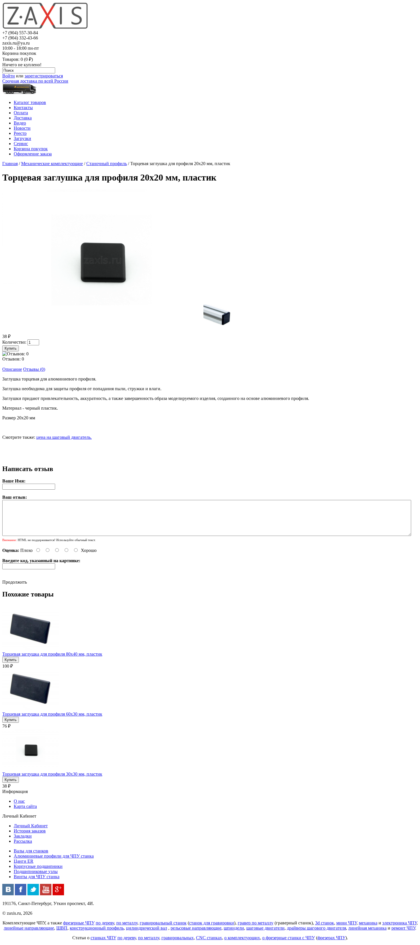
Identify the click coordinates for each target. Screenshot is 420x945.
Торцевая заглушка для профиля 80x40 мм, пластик (52, 654)
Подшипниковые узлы (36, 871)
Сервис (21, 143)
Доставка (23, 117)
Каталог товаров (30, 102)
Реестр (20, 133)
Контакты (23, 107)
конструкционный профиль (97, 928)
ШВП (61, 928)
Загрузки (22, 138)
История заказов (30, 830)
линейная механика (367, 928)
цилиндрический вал (146, 928)
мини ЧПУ (346, 922)
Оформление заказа (33, 153)
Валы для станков (31, 850)
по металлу (126, 922)
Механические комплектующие (52, 163)
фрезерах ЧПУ (331, 937)
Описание (12, 369)
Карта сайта (25, 806)
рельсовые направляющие (196, 928)
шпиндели (234, 928)
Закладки (23, 836)
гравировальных (177, 937)
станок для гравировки (211, 922)
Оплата (21, 112)
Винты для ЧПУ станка (36, 876)
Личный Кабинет (31, 825)
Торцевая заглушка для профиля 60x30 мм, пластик (52, 714)
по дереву (105, 922)
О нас (19, 801)
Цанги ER (23, 861)
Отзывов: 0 (13, 359)
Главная (10, 163)
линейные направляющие (29, 928)
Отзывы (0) (34, 369)
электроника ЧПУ (399, 922)
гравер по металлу (255, 922)
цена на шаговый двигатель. (64, 437)
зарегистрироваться (44, 75)
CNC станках (209, 937)
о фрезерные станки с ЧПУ (288, 937)
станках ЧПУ (103, 937)
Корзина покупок (31, 148)
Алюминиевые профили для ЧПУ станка (54, 856)
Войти (8, 75)
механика (368, 922)
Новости (22, 128)
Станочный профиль (106, 163)
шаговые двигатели (265, 928)
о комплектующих (242, 937)
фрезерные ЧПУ (79, 922)
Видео (20, 123)
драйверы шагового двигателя (316, 928)
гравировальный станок (163, 922)
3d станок (324, 922)
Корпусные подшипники (38, 866)
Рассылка (23, 841)
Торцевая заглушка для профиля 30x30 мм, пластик (52, 774)
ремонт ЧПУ (403, 928)
